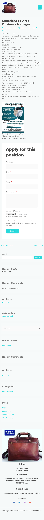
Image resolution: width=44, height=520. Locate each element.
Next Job (38, 245)
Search (4, 254)
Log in (4, 408)
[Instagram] (25, 502)
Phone (9, 182)
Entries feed (6, 411)
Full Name (10, 162)
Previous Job (6, 245)
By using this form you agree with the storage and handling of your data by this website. (21, 223)
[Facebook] (14, 502)
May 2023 (5, 302)
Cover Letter (11, 192)
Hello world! (6, 272)
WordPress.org (7, 418)
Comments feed (8, 414)
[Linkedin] (19, 502)
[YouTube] (30, 502)
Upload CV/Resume (13, 211)
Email (8, 172)
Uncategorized (7, 316)
